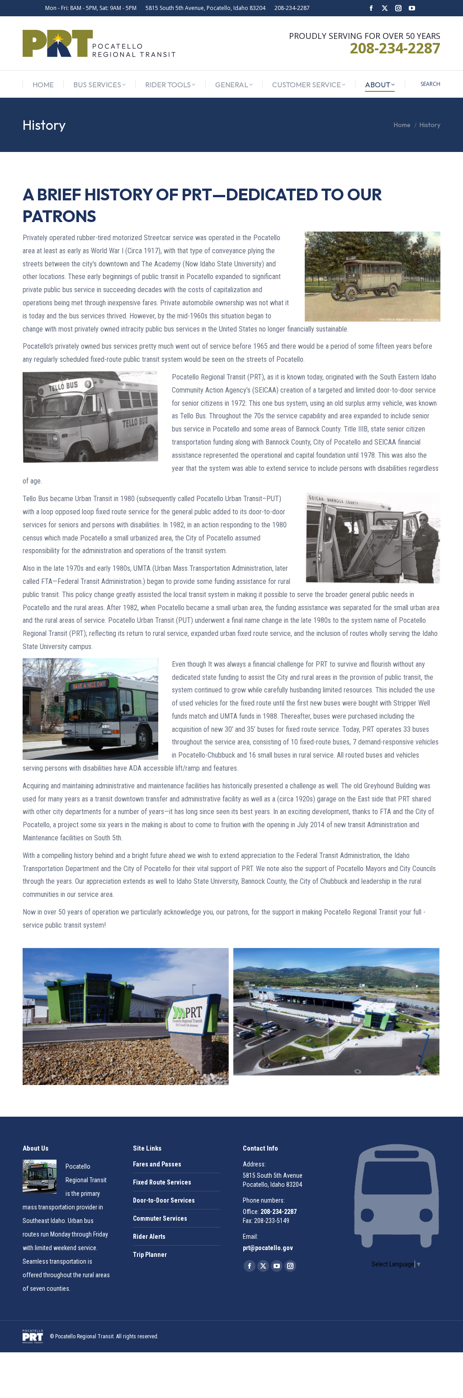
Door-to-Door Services (164, 1200)
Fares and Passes (157, 1164)
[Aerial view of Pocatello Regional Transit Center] (336, 1012)
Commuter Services (160, 1218)
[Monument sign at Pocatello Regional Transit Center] (126, 1016)
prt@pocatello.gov (268, 1247)
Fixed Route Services (162, 1182)
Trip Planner (150, 1254)
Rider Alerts (149, 1236)
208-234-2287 (292, 8)
